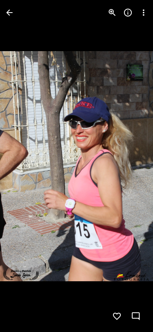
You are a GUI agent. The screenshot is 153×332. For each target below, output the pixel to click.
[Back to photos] (9, 12)
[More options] (143, 12)
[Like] (117, 316)
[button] (22, 166)
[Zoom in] (112, 12)
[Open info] (128, 12)
